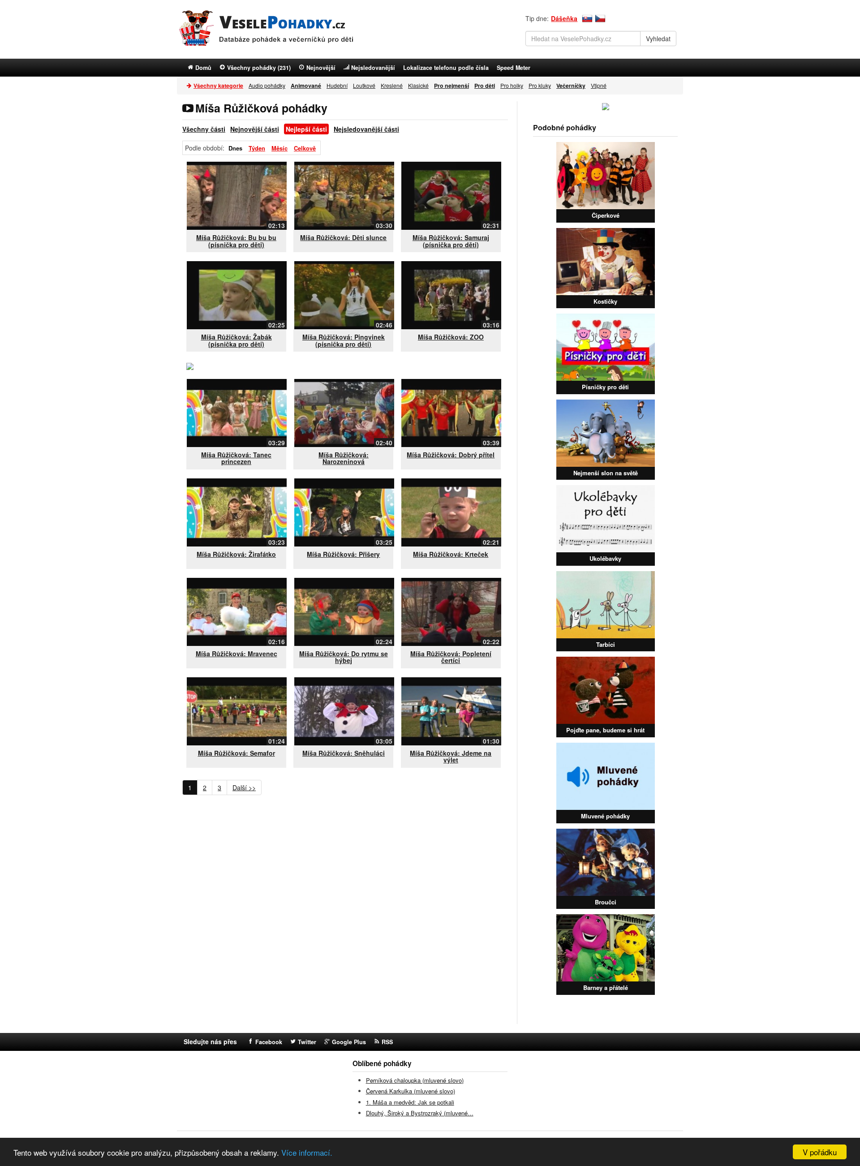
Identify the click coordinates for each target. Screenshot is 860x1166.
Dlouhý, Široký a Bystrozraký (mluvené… (419, 1113)
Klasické (418, 85)
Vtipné (598, 85)
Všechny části (203, 129)
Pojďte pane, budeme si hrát (605, 730)
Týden (257, 148)
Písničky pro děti (605, 387)
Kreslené (392, 85)
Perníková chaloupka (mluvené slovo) (415, 1080)
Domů (203, 68)
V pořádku (820, 1151)
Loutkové (364, 85)
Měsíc (279, 148)
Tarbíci (605, 644)
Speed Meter (513, 68)
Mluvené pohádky (605, 816)
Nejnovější (320, 68)
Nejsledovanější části (366, 129)
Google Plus (349, 1042)
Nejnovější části (254, 129)
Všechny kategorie (218, 86)
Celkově (305, 148)
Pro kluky (540, 85)
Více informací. (306, 1152)
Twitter (307, 1042)
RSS (387, 1042)
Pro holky (511, 85)
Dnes (235, 148)
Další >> (244, 787)
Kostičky (605, 301)
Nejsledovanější (373, 68)
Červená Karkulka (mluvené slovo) (410, 1091)
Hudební (337, 85)
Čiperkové (605, 215)
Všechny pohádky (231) (259, 68)
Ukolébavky (605, 558)
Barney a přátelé (605, 987)
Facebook (268, 1042)
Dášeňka (564, 18)
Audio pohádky (267, 85)
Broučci (605, 902)
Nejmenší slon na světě (605, 473)
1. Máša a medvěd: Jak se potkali (410, 1102)
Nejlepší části (306, 129)
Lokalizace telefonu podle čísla (446, 68)
